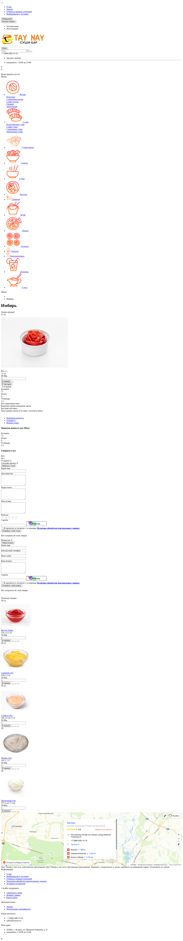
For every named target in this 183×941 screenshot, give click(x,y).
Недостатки (6, 487)
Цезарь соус (6, 758)
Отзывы (10, 420)
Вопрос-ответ (12, 423)
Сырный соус (7, 673)
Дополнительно (16, 256)
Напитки (24, 272)
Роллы (22, 94)
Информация (7, 869)
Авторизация (12, 26)
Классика (10, 97)
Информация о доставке (17, 14)
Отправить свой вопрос (11, 586)
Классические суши (15, 124)
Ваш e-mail (6, 556)
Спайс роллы (12, 102)
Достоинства (7, 473)
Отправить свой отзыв (11, 531)
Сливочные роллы (14, 99)
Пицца (25, 231)
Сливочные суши (14, 129)
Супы (22, 179)
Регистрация (12, 29)
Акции (9, 9)
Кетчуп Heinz (7, 630)
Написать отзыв (8, 466)
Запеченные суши (14, 132)
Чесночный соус (8, 800)
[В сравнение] (18, 641)
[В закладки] (15, 641)
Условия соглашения (15, 883)
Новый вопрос (8, 543)
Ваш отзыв (6, 501)
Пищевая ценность (15, 418)
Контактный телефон (10, 550)
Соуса (24, 287)
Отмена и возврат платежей (19, 11)
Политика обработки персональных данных (26, 881)
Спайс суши (12, 127)
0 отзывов (6, 387)
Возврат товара (13, 895)
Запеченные (11, 106)
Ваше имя (5, 468)
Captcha (4, 520)
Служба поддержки (10, 888)
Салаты (24, 163)
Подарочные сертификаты (18, 909)
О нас (9, 7)
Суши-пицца (27, 147)
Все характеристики (10, 403)
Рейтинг (5, 515)
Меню (4, 48)
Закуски (23, 194)
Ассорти (24, 246)
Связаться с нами (14, 893)
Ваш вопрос (6, 561)
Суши (25, 122)
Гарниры (15, 199)
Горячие (10, 104)
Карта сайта (11, 897)
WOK (23, 215)
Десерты (14, 251)
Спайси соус (6, 715)
